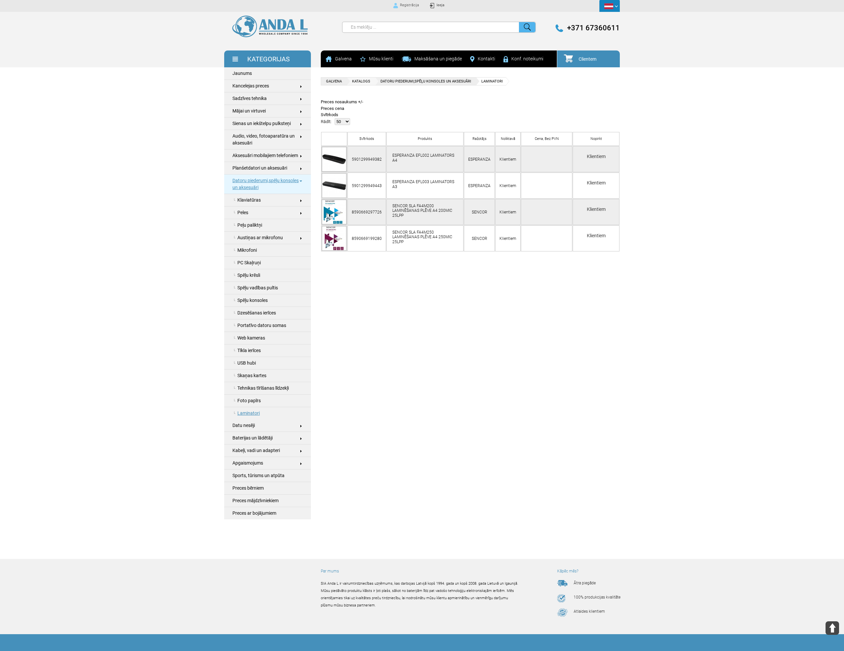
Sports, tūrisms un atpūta (258, 475)
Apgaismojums (247, 463)
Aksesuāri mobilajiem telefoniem (265, 155)
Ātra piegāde (585, 583)
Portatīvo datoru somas (261, 325)
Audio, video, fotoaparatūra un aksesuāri (263, 139)
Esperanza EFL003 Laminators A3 (423, 184)
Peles (242, 212)
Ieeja (440, 5)
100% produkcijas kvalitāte (597, 597)
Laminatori (248, 413)
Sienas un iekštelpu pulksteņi (261, 123)
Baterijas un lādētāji (252, 437)
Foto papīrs (249, 400)
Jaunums (242, 73)
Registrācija (409, 5)
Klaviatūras (249, 200)
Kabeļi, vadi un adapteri (256, 450)
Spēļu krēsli (248, 275)
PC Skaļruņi (249, 262)
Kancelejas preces (250, 85)
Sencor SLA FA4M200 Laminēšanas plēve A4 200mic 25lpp (422, 211)
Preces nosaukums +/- (342, 101)
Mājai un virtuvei (249, 111)
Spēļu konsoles (252, 300)
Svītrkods (329, 114)
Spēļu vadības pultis (257, 287)
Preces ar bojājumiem (254, 513)
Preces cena (332, 108)
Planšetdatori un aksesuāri (259, 168)
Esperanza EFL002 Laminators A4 (423, 157)
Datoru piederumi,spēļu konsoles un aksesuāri (265, 184)
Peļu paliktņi (249, 225)
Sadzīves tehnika (249, 98)
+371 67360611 (593, 28)
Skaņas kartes (251, 375)
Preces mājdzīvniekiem (255, 500)
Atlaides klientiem (589, 611)
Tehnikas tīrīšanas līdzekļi (263, 388)
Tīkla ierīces (249, 350)
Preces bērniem (248, 488)
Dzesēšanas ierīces (256, 312)
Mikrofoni (247, 250)
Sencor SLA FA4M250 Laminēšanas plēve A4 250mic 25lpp (422, 237)
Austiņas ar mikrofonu (260, 237)
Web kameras (251, 338)
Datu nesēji (243, 425)
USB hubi (246, 363)
